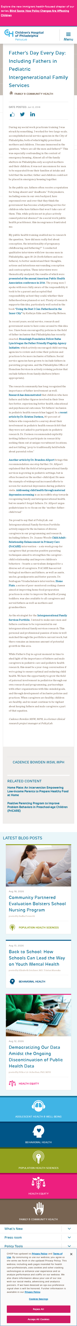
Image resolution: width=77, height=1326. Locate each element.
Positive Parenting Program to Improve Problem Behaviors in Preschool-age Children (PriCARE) (37, 807)
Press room (13, 1237)
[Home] (24, 35)
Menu (68, 39)
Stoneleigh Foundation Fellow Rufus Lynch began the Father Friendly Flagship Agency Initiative (37, 343)
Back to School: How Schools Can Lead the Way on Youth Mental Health (37, 958)
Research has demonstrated (25, 395)
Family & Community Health (34, 93)
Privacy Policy (39, 1253)
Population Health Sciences (39, 927)
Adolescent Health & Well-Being (38, 1116)
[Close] (71, 1254)
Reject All (38, 1309)
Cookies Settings (38, 1298)
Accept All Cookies (38, 1319)
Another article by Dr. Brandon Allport (31, 460)
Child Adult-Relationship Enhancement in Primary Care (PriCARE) (37, 542)
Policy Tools (13, 1246)
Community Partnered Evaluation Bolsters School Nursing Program (37, 904)
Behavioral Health (32, 981)
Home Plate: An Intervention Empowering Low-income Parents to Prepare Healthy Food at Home (38, 791)
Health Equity (29, 1083)
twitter (24, 114)
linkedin (34, 114)
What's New (13, 1229)
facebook (14, 114)
